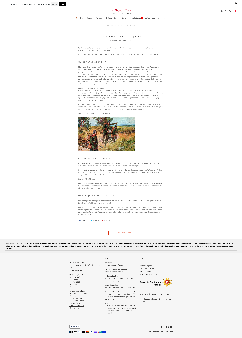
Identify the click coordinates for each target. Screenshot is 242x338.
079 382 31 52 (74, 303)
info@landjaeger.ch (76, 305)
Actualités (114, 25)
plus (127, 272)
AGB (141, 263)
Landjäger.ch (156, 332)
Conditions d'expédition (148, 268)
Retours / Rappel (146, 271)
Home (107, 25)
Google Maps (74, 287)
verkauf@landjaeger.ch (77, 284)
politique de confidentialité (149, 274)
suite (111, 313)
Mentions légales (146, 266)
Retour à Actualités (122, 233)
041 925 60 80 (74, 282)
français (74, 327)
